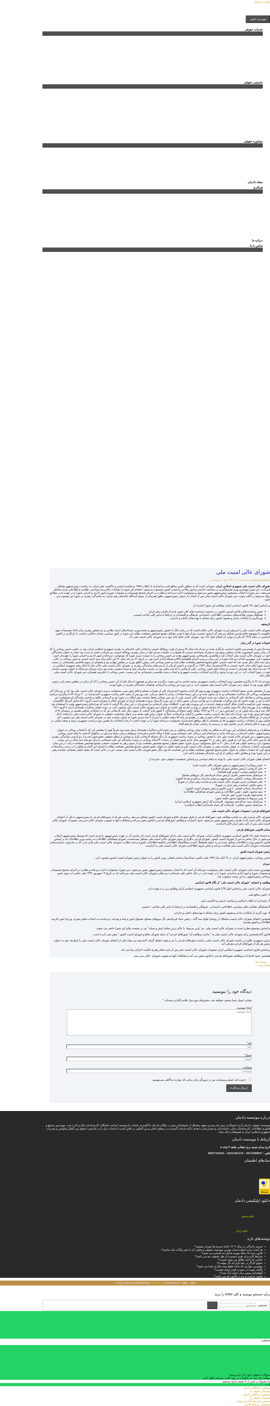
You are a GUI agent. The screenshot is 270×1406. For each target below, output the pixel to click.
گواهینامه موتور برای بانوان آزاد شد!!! (241, 1272)
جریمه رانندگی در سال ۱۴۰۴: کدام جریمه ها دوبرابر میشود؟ (229, 1246)
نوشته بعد (262, 965)
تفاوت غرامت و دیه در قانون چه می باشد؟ (238, 1276)
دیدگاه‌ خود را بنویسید (223, 579)
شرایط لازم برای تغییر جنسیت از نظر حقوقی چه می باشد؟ (229, 1256)
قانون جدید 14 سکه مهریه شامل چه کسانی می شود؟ (232, 1253)
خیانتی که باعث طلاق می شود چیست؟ (240, 1259)
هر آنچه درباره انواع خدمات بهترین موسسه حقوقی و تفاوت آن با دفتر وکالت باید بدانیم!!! (212, 1249)
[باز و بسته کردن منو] (152, 33)
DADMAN (157, 1283)
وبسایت (247, 1067)
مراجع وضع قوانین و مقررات (254, 579)
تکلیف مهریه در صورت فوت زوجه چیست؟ (238, 1269)
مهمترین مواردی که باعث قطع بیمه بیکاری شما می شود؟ (230, 1266)
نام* (249, 1042)
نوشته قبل (262, 961)
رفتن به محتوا (262, 1)
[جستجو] (212, 1305)
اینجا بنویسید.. (244, 1007)
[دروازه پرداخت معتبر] (264, 1193)
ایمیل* (248, 1055)
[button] (261, 279)
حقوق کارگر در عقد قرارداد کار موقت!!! (240, 1262)
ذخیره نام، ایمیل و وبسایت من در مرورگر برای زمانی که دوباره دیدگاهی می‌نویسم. (199, 1079)
